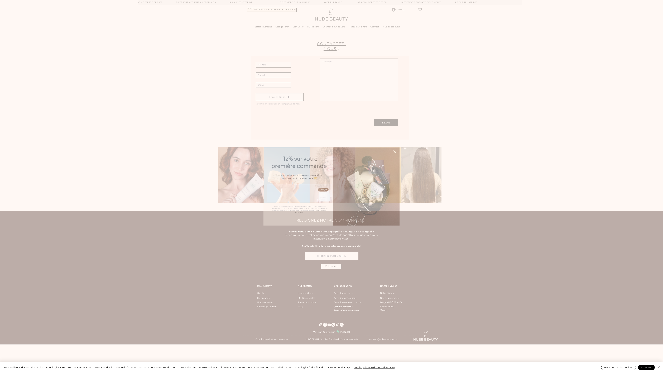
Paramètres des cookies (618, 367)
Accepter (646, 367)
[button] (394, 151)
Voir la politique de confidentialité (374, 367)
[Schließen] (659, 367)
